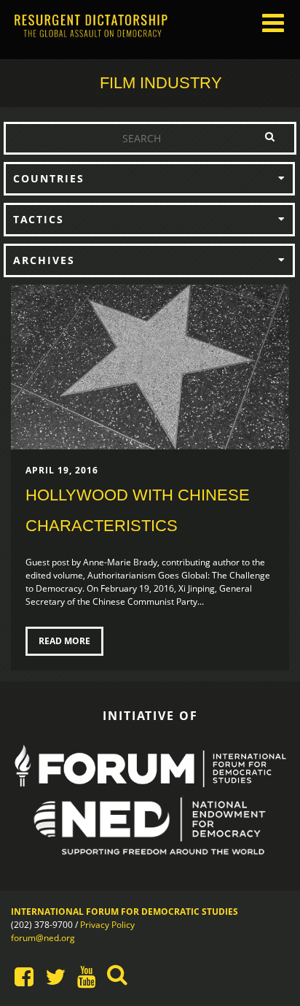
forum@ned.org (43, 938)
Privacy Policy (107, 924)
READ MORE (64, 641)
